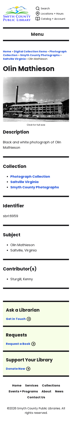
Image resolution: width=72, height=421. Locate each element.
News (59, 391)
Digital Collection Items (30, 51)
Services (31, 385)
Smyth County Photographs (40, 55)
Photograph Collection (30, 176)
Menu (37, 34)
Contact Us (36, 397)
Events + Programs (23, 391)
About (46, 391)
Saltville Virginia (14, 59)
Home (7, 51)
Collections (51, 385)
